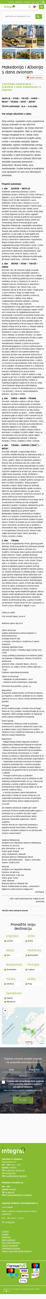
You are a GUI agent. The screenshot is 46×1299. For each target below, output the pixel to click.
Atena (30, 941)
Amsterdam (12, 970)
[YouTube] (6, 1291)
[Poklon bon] (29, 7)
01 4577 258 (11, 1173)
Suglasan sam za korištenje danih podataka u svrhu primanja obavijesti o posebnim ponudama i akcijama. (25, 1084)
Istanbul (10, 984)
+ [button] (5, 1010)
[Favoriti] (34, 7)
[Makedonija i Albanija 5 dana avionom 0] (23, 36)
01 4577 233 (10, 1170)
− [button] (5, 1014)
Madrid (10, 998)
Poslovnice (6, 1237)
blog (33, 2)
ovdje (23, 1093)
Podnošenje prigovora (11, 1248)
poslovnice (19, 2)
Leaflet (41, 1043)
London (10, 941)
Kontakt (27, 2)
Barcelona (11, 1002)
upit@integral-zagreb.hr (17, 1176)
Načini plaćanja (8, 1240)
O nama (5, 1232)
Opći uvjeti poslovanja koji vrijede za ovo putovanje (27, 900)
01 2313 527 (10, 1222)
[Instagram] (9, 1291)
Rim (8, 955)
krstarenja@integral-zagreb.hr (19, 1195)
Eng (37, 2)
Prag (30, 984)
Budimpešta (33, 955)
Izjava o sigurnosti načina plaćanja (17, 1251)
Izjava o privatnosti (10, 1246)
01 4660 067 (9, 1192)
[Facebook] (4, 1291)
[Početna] (9, 7)
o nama (11, 2)
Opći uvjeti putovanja (11, 1243)
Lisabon (31, 970)
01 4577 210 (20, 1170)
